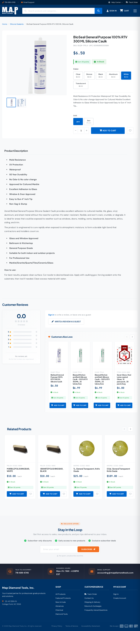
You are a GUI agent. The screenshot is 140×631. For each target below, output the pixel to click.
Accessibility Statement (90, 626)
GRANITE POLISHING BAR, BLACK (51, 469)
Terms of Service (71, 626)
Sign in (51, 315)
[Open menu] (135, 11)
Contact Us (89, 598)
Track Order (133, 2)
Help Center (116, 2)
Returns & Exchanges (92, 606)
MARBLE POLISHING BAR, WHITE (18, 469)
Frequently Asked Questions (95, 610)
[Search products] (98, 11)
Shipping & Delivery (92, 602)
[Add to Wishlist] (30, 494)
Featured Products (63, 598)
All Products (60, 594)
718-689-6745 (10, 2)
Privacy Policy (57, 626)
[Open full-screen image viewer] (62, 39)
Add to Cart (109, 130)
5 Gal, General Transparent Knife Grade (118, 469)
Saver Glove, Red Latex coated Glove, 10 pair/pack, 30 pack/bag (124, 379)
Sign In (116, 594)
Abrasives (60, 606)
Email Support (29, 2)
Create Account (119, 598)
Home (4, 24)
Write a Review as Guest (68, 321)
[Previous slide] (127, 337)
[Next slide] (132, 337)
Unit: (75, 115)
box (88, 121)
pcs (78, 121)
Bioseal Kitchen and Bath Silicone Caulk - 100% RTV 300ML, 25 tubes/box (80, 379)
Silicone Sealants (17, 24)
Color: (76, 69)
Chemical (59, 610)
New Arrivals (61, 602)
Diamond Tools (62, 614)
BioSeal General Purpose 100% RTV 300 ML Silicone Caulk (57, 378)
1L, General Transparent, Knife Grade (86, 469)
